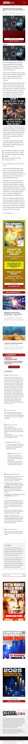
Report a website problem (7, 742)
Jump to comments (8, 213)
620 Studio (22, 741)
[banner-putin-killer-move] (14, 620)
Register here (14, 367)
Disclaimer (15, 742)
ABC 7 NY (12, 159)
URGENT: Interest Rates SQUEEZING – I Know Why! (12, 313)
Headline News (15, 13)
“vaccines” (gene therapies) (11, 170)
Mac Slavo (5, 13)
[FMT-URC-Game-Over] (14, 658)
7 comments (20, 13)
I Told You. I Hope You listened (13, 343)
